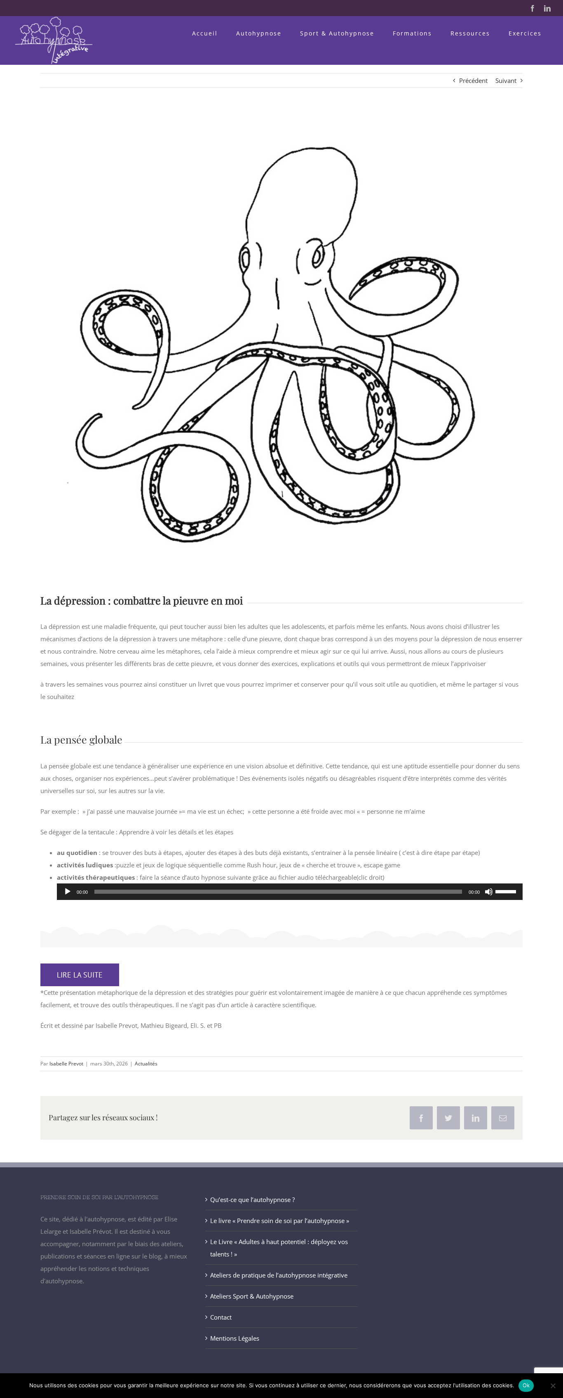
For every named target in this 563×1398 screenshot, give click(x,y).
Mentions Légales (234, 1338)
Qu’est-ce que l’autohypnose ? (252, 1199)
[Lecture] (67, 892)
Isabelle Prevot (66, 1063)
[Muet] (489, 892)
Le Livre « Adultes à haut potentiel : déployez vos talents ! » (279, 1247)
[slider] (506, 890)
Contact (221, 1317)
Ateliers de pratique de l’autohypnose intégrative (278, 1275)
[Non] (553, 1385)
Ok (526, 1385)
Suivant (505, 80)
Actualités (146, 1063)
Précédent (473, 80)
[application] (290, 891)
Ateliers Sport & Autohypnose (251, 1296)
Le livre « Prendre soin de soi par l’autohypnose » (279, 1220)
